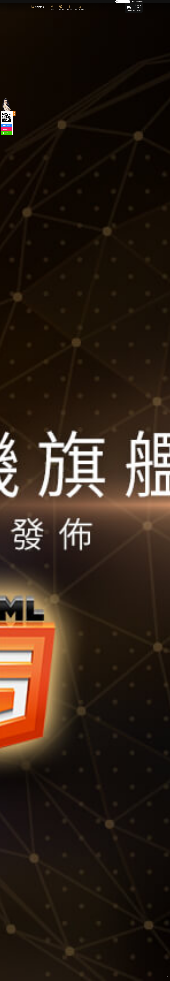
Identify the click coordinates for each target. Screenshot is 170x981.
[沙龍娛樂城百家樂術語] (37, 7)
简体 (134, 1)
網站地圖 (140, 1)
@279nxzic (8, 133)
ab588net (7, 129)
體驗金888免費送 (80, 9)
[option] (85, 490)
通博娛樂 (7, 125)
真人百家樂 (60, 9)
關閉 (14, 113)
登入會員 (138, 7)
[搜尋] (128, 1)
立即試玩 (138, 5)
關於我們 (69, 9)
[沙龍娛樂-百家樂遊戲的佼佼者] (85, 490)
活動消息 (52, 9)
